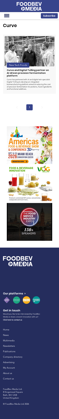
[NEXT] (42, 107)
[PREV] (17, 107)
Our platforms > (14, 293)
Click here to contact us (12, 320)
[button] (49, 15)
